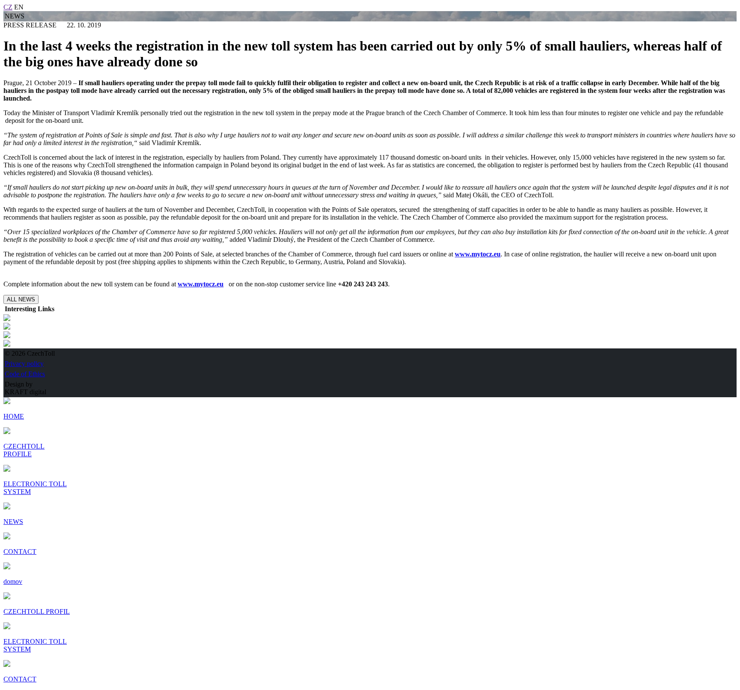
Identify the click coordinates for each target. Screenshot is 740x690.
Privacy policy (24, 363)
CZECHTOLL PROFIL (36, 611)
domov (12, 581)
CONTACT (19, 679)
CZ (7, 7)
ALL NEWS (21, 299)
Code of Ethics (25, 374)
